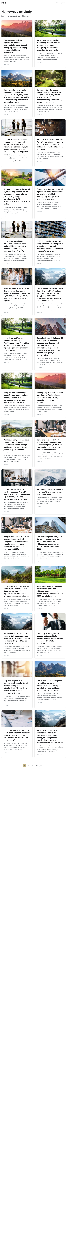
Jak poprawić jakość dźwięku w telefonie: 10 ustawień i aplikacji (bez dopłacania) (50, 491)
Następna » (39, 765)
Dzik (3, 2)
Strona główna (61, 3)
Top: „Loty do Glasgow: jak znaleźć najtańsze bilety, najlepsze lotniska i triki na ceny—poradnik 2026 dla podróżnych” (50, 638)
